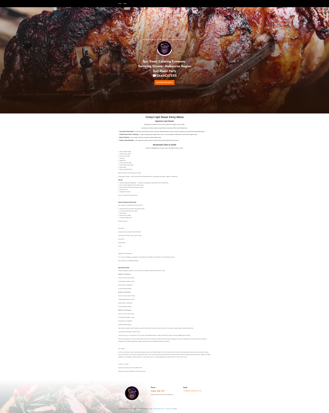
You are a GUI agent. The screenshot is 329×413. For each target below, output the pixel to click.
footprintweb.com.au (159, 408)
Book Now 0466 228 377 (164, 82)
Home (120, 3)
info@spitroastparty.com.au (192, 391)
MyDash (168, 408)
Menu (125, 3)
